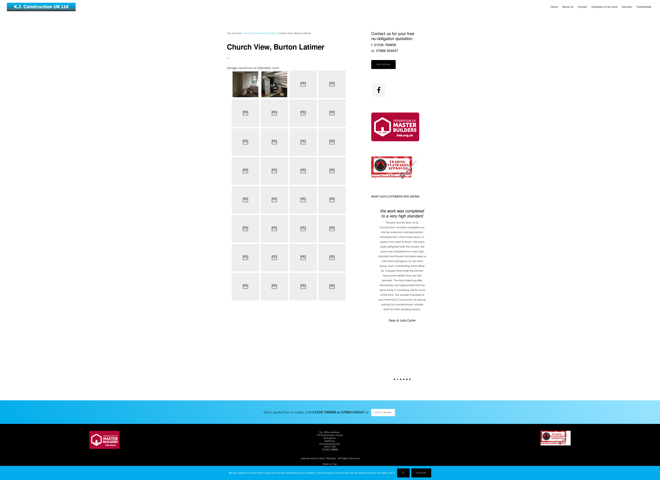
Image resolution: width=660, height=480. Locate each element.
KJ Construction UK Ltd (41, 7)
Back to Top (330, 464)
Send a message (383, 64)
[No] (655, 473)
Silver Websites (327, 458)
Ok (403, 472)
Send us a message (383, 412)
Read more (421, 472)
